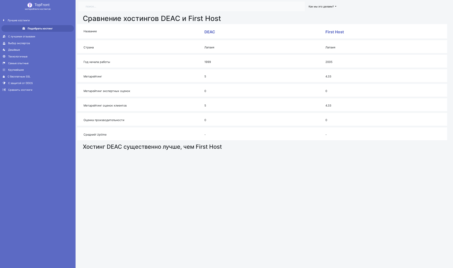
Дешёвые (13, 49)
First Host (334, 32)
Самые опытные (17, 63)
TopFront (38, 6)
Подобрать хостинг (40, 28)
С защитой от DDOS (20, 83)
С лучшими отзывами (21, 36)
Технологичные (17, 56)
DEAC (209, 32)
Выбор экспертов (18, 43)
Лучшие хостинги (18, 20)
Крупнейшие (15, 69)
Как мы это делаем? (321, 6)
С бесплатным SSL (18, 76)
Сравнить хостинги (19, 89)
